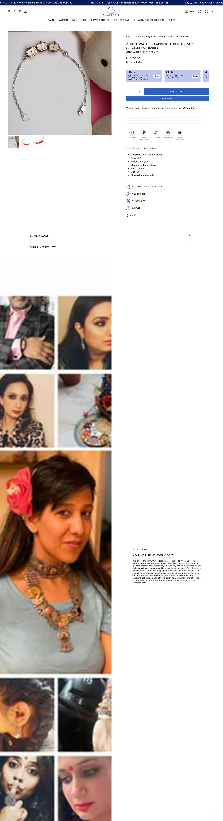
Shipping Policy (43, 247)
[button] (63, 20)
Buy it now (167, 98)
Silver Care (39, 236)
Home (128, 36)
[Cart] (213, 11)
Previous (8, 83)
